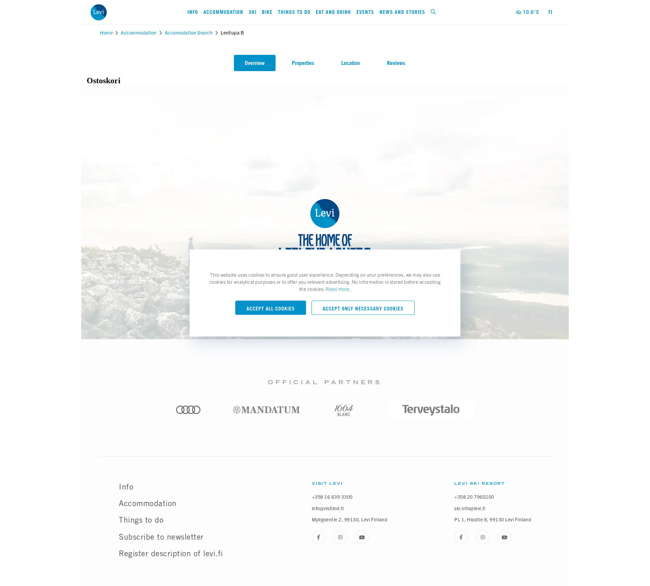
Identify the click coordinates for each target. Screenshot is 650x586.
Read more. (338, 289)
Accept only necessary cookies (363, 308)
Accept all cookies (270, 308)
